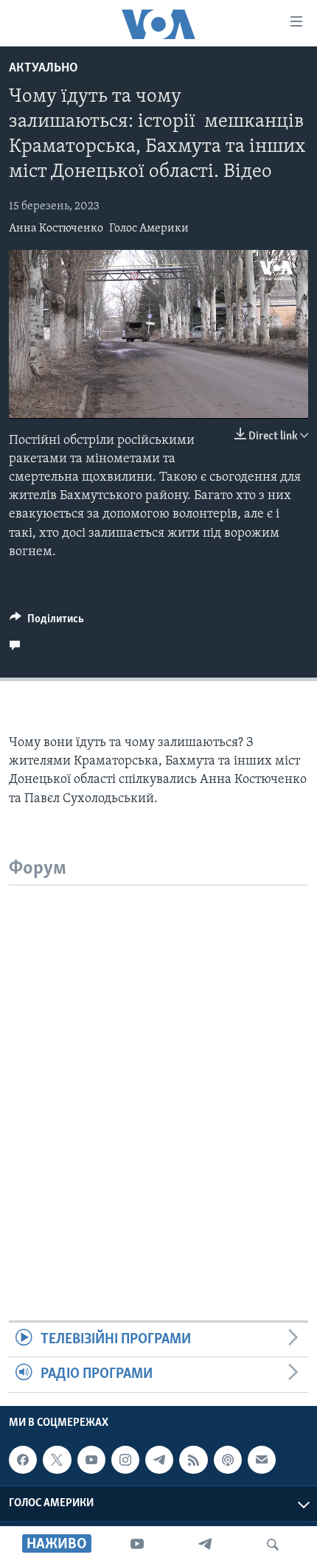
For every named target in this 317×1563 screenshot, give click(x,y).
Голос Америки (149, 228)
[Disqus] (158, 1069)
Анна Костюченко (56, 228)
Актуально (43, 68)
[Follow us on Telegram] (159, 1460)
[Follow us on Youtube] (91, 1460)
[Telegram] (205, 1544)
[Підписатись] (262, 1460)
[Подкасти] (228, 1460)
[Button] (47, 622)
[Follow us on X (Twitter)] (57, 1460)
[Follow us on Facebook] (23, 1460)
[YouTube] (137, 1544)
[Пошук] (273, 1544)
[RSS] (193, 1460)
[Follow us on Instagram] (125, 1460)
